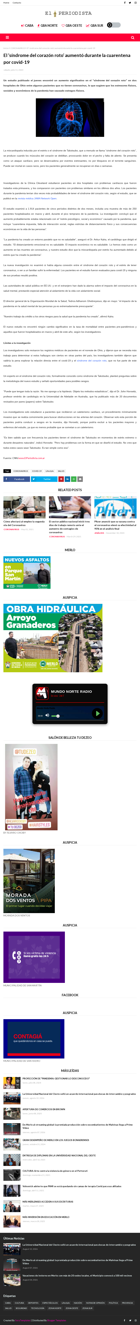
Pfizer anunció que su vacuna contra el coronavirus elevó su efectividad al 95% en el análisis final (115, 525)
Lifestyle (50, 471)
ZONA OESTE (72, 1308)
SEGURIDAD (21, 1308)
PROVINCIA (127, 1303)
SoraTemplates (22, 1320)
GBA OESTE (74, 25)
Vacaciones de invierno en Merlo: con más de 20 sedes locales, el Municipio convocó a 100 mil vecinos (77, 1275)
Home (6, 2)
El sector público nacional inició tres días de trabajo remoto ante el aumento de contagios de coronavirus (69, 527)
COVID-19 (36, 471)
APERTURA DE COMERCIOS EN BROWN (44, 1109)
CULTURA (19, 1303)
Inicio (5, 48)
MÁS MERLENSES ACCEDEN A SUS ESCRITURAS (48, 1201)
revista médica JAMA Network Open (37, 198)
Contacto (17, 2)
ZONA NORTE (54, 1308)
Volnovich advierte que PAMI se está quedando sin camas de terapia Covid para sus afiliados (72, 1186)
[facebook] (124, 2)
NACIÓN (78, 1303)
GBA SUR (96, 25)
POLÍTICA (113, 1303)
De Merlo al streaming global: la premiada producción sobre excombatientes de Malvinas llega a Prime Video (78, 1126)
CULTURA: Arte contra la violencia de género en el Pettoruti (55, 1171)
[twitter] (130, 2)
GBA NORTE (49, 25)
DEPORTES (33, 1303)
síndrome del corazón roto (92, 360)
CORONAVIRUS (17, 48)
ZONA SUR (87, 1308)
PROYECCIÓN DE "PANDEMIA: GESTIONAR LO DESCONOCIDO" (56, 1078)
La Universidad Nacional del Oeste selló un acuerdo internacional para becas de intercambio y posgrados (79, 1094)
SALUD (61, 471)
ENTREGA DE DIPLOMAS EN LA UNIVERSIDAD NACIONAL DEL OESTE (59, 1155)
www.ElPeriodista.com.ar (31, 458)
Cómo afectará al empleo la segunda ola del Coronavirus (24, 523)
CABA (29, 25)
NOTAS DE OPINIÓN (95, 1303)
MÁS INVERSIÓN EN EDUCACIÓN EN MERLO (46, 1217)
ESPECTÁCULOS (50, 1303)
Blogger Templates (56, 1320)
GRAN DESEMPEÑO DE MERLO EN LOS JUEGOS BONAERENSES (56, 1140)
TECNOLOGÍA (37, 1308)
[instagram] (135, 2)
